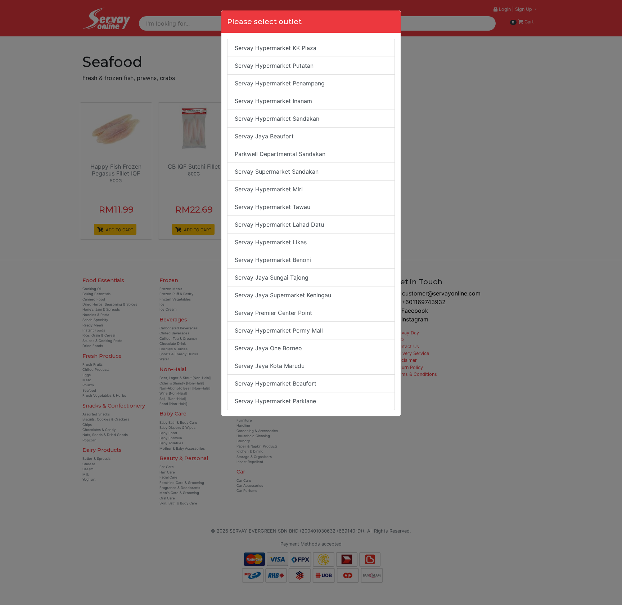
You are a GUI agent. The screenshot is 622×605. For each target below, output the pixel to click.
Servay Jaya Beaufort (264, 136)
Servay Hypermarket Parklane (275, 401)
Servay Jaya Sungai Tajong (271, 277)
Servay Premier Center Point (273, 312)
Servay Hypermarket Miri (269, 189)
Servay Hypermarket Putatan (274, 65)
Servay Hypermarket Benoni (273, 259)
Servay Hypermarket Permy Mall (279, 330)
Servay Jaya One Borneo (268, 348)
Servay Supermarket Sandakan (277, 171)
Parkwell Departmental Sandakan (280, 153)
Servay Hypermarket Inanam (273, 100)
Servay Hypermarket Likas (271, 242)
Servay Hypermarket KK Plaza (275, 48)
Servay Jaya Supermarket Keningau (283, 295)
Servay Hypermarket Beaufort (275, 383)
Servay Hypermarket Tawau (272, 206)
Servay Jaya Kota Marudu (270, 365)
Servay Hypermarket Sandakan (277, 118)
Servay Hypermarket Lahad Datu (279, 224)
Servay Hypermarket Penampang (280, 83)
